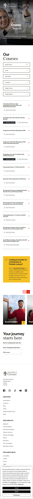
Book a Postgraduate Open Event (13, 348)
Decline (16, 491)
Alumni (5, 438)
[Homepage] (10, 5)
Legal (4, 464)
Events (4, 409)
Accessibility (6, 456)
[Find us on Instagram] (10, 390)
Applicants (5, 424)
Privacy (5, 461)
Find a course (13, 352)
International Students (8, 429)
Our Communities (7, 443)
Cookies (5, 458)
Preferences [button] (20, 484)
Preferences (16, 495)
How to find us (6, 400)
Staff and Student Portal (9, 411)
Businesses (6, 440)
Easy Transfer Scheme (19, 268)
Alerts (4, 414)
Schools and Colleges (8, 435)
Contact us (5, 403)
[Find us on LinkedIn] (26, 390)
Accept (16, 488)
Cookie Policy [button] (13, 482)
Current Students (7, 426)
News (4, 406)
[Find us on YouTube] (20, 390)
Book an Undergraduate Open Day (13, 343)
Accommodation (11, 322)
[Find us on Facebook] (4, 390)
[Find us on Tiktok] (15, 390)
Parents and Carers (7, 432)
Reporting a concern (8, 446)
